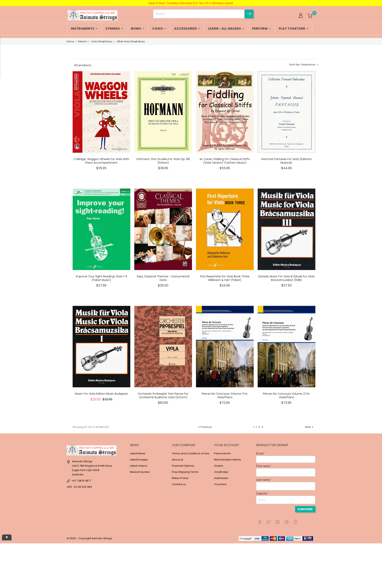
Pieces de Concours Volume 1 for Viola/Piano (225, 395)
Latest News (137, 453)
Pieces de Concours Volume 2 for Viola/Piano (286, 395)
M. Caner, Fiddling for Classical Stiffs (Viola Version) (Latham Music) (225, 161)
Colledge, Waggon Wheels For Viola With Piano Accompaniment (101, 161)
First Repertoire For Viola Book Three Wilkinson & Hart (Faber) (224, 278)
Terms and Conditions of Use (190, 453)
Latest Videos (138, 466)
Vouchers (220, 484)
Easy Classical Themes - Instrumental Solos (163, 278)
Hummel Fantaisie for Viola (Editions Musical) (286, 161)
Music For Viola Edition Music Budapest (101, 394)
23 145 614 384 (83, 487)
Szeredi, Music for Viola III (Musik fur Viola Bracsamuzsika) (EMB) (286, 278)
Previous (204, 427)
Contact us (179, 484)
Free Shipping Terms (185, 472)
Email (259, 453)
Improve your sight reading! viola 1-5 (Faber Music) (101, 278)
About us (177, 459)
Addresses (221, 478)
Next (309, 427)
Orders (218, 466)
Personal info (222, 453)
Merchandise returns (227, 459)
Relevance (308, 64)
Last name (263, 480)
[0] (309, 16)
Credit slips (221, 472)
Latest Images (139, 459)
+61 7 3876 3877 (81, 481)
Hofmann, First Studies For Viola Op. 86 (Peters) (163, 161)
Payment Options (183, 466)
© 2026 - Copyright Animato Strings (89, 538)
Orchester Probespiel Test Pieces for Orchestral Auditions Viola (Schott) (163, 395)
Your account (226, 445)
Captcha (261, 493)
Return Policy (180, 478)
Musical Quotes (140, 472)
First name (263, 466)
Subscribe (305, 509)
